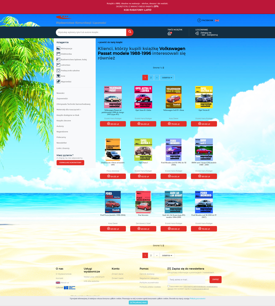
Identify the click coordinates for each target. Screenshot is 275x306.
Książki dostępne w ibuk (68, 115)
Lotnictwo (65, 65)
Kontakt (59, 278)
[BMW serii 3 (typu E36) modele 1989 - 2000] (204, 149)
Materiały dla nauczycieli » (69, 109)
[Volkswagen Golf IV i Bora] (174, 97)
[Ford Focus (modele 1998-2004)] (113, 202)
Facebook (207, 20)
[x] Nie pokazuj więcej (138, 302)
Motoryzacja (66, 48)
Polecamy (61, 137)
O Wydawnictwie (63, 274)
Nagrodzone (62, 131)
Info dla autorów (91, 281)
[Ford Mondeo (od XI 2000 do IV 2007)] (204, 202)
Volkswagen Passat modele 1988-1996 (141, 51)
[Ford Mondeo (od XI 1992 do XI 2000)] (174, 149)
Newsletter (62, 143)
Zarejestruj (212, 35)
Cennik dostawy (147, 274)
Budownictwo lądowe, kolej (74, 59)
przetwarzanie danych (200, 289)
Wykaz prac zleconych (94, 277)
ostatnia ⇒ (167, 77)
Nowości (60, 93)
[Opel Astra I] (143, 149)
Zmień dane (117, 274)
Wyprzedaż (66, 81)
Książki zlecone (64, 120)
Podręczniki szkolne (70, 70)
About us (64, 282)
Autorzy (60, 126)
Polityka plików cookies (150, 287)
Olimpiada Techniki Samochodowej (73, 104)
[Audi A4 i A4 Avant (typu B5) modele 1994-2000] (174, 202)
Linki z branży (63, 148)
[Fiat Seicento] (143, 202)
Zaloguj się (206, 32)
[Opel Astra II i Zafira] (143, 97)
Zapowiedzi (62, 98)
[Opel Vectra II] (204, 97)
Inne (63, 76)
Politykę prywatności (197, 299)
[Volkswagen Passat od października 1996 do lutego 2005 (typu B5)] (113, 97)
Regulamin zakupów (149, 278)
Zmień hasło (117, 278)
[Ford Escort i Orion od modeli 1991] (113, 149)
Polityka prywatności (149, 282)
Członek (60, 287)
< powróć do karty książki (110, 42)
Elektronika (66, 54)
